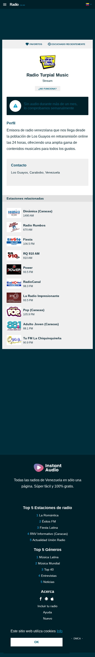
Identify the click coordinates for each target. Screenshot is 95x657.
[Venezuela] (89, 4)
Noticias (48, 582)
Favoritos (36, 44)
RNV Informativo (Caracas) (49, 534)
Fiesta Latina (49, 527)
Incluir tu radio (47, 606)
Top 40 (49, 569)
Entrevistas (49, 575)
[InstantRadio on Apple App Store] (52, 599)
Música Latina (49, 557)
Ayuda (47, 612)
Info (60, 631)
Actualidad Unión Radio (48, 540)
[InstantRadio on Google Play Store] (46, 599)
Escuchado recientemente (68, 44)
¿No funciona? (47, 89)
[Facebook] (40, 599)
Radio (17, 4)
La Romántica (49, 515)
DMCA (77, 638)
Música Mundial (49, 563)
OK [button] (36, 642)
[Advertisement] (47, 24)
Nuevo (47, 618)
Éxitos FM (49, 521)
